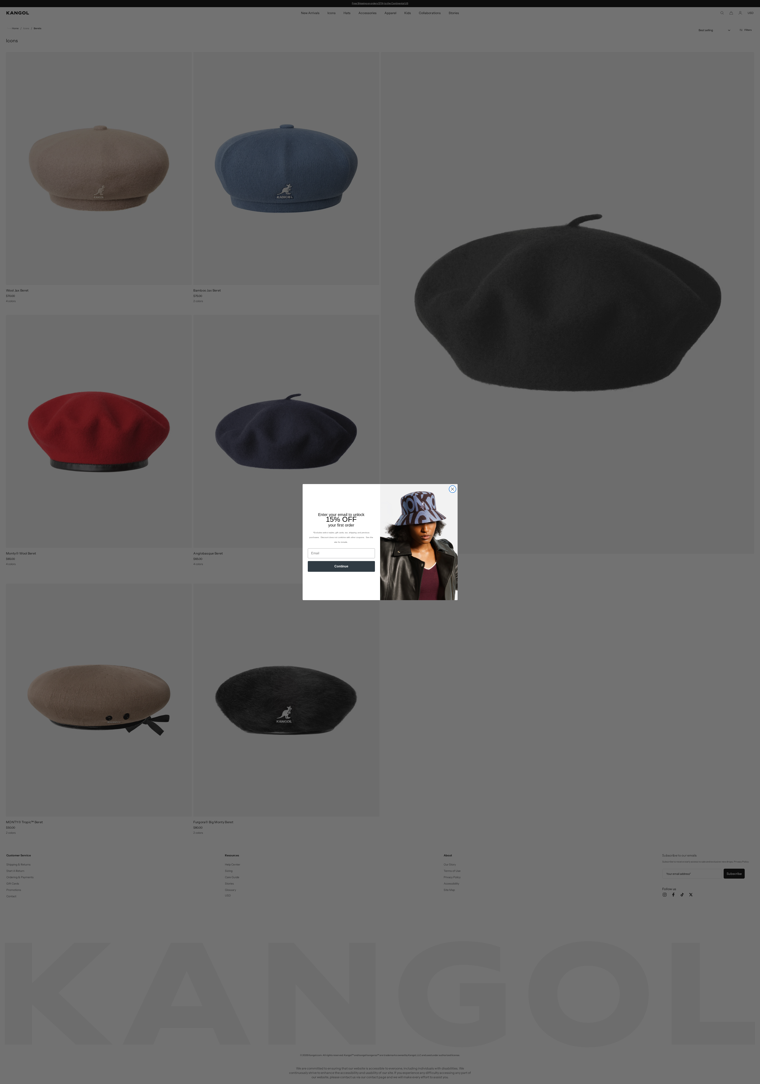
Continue (341, 566)
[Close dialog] (452, 489)
